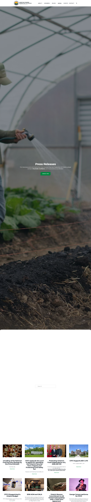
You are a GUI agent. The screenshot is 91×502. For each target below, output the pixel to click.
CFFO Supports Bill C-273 (79, 461)
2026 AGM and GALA (34, 494)
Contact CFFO (45, 173)
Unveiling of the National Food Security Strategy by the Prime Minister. (12, 462)
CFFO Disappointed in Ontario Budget (12, 495)
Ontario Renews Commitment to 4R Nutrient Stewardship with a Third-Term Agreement (57, 497)
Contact (71, 3)
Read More (12, 468)
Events (66, 3)
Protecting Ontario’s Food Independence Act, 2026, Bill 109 (57, 462)
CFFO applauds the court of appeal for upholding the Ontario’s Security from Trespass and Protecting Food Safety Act (34, 465)
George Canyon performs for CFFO (78, 495)
